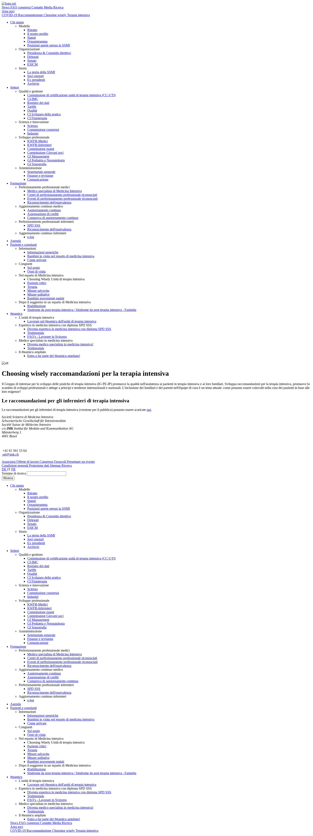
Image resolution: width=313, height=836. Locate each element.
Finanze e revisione (40, 175)
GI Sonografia (36, 164)
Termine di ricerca (14, 473)
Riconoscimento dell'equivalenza (49, 202)
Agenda (15, 241)
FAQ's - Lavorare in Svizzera (47, 336)
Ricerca (58, 7)
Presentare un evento (81, 461)
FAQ (14, 7)
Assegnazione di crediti (43, 214)
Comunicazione (37, 179)
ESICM (32, 64)
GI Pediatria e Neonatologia (46, 160)
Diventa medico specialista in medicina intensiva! (60, 344)
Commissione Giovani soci (45, 152)
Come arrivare (36, 260)
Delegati (33, 57)
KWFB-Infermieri (39, 145)
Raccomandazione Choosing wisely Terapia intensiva (54, 15)
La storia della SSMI (41, 72)
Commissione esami (40, 149)
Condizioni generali (15, 465)
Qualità (32, 110)
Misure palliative (38, 294)
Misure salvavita (38, 290)
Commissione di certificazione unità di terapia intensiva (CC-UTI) (71, 95)
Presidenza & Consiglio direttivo (49, 53)
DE (4, 469)
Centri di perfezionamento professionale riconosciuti (62, 195)
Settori (14, 87)
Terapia (32, 287)
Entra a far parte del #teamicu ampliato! (53, 356)
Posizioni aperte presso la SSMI (48, 45)
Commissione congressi (43, 129)
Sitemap (56, 465)
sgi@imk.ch (10, 454)
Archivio (33, 83)
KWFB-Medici (37, 141)
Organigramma (37, 41)
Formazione (18, 183)
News (6, 7)
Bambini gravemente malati (45, 298)
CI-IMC (32, 99)
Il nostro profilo (37, 34)
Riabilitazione (36, 306)
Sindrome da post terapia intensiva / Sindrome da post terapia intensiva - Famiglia (81, 310)
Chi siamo (17, 22)
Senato (31, 60)
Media (48, 7)
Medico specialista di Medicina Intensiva (54, 191)
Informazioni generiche (42, 252)
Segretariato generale (41, 172)
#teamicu (16, 313)
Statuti (31, 37)
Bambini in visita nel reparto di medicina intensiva (60, 256)
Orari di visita (36, 271)
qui (149, 410)
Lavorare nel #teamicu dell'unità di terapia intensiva (61, 321)
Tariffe (31, 106)
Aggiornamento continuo (44, 210)
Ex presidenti (36, 80)
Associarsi (9, 461)
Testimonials (35, 333)
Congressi (47, 461)
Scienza (32, 126)
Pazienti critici (36, 283)
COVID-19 (10, 15)
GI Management (38, 156)
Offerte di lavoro (28, 461)
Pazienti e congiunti (23, 244)
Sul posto (33, 267)
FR (13, 469)
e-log (30, 237)
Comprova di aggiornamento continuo (52, 218)
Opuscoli (60, 461)
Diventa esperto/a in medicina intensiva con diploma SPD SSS (69, 329)
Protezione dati (39, 465)
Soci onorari (35, 76)
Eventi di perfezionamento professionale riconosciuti (62, 198)
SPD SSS (33, 225)
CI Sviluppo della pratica (44, 114)
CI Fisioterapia (37, 118)
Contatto (38, 7)
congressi (25, 7)
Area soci (8, 11)
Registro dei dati (38, 103)
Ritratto (32, 30)
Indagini (32, 133)
